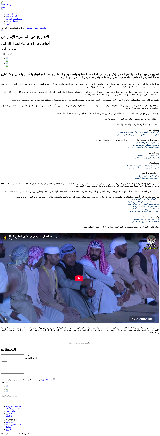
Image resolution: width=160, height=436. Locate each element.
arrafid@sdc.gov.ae (13, 425)
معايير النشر (11, 411)
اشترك (3, 399)
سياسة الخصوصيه (13, 406)
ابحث (3, 7)
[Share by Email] (7, 63)
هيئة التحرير (11, 413)
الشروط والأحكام (13, 409)
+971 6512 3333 (12, 422)
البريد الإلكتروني (30, 358)
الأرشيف (9, 416)
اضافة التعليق (47, 380)
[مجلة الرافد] (6, 5)
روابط (8, 427)
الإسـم (26, 356)
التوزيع (8, 429)
